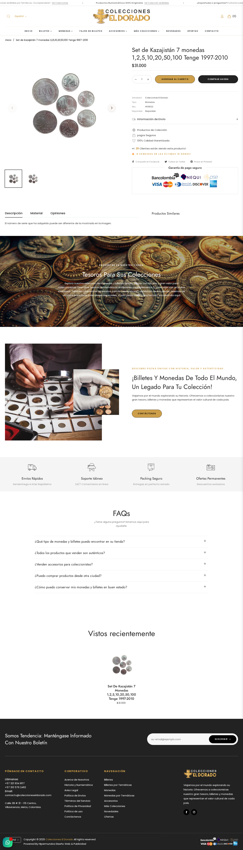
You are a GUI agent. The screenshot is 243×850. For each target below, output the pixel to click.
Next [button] (111, 108)
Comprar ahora (218, 79)
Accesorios (111, 801)
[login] (222, 16)
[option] (62, 106)
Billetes (108, 779)
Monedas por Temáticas (119, 795)
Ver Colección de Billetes (103, 2)
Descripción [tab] (13, 213)
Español (19, 16)
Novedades (111, 811)
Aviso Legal (71, 790)
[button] (8, 16)
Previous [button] (12, 108)
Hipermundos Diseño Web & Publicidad (62, 844)
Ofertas (109, 816)
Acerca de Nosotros (76, 779)
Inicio (8, 40)
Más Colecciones (114, 806)
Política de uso (73, 811)
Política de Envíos (75, 795)
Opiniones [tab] (57, 213)
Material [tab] (36, 213)
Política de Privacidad (77, 806)
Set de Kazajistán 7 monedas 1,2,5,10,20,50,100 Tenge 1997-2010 (121, 692)
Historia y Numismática (78, 785)
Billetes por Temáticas (118, 785)
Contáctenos (229, 2)
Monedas (110, 790)
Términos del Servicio (77, 801)
